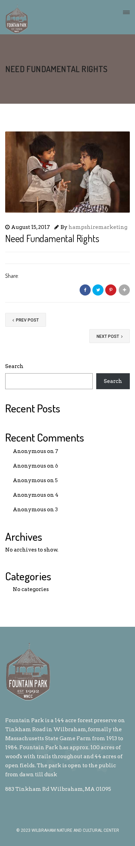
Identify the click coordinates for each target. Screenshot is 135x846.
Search (14, 366)
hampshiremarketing (98, 227)
